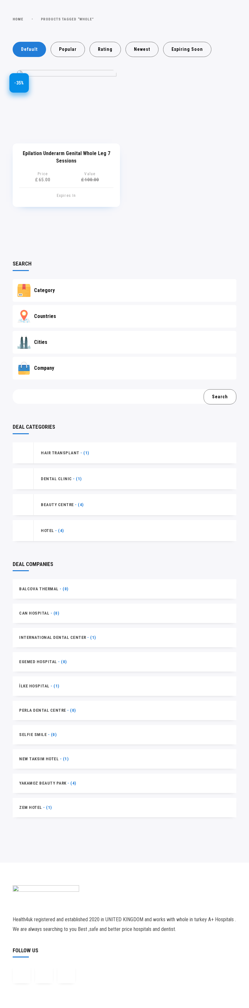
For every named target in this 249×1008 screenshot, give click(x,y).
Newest (142, 49)
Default (29, 49)
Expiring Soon (187, 49)
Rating (105, 49)
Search (220, 396)
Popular (68, 49)
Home (18, 19)
